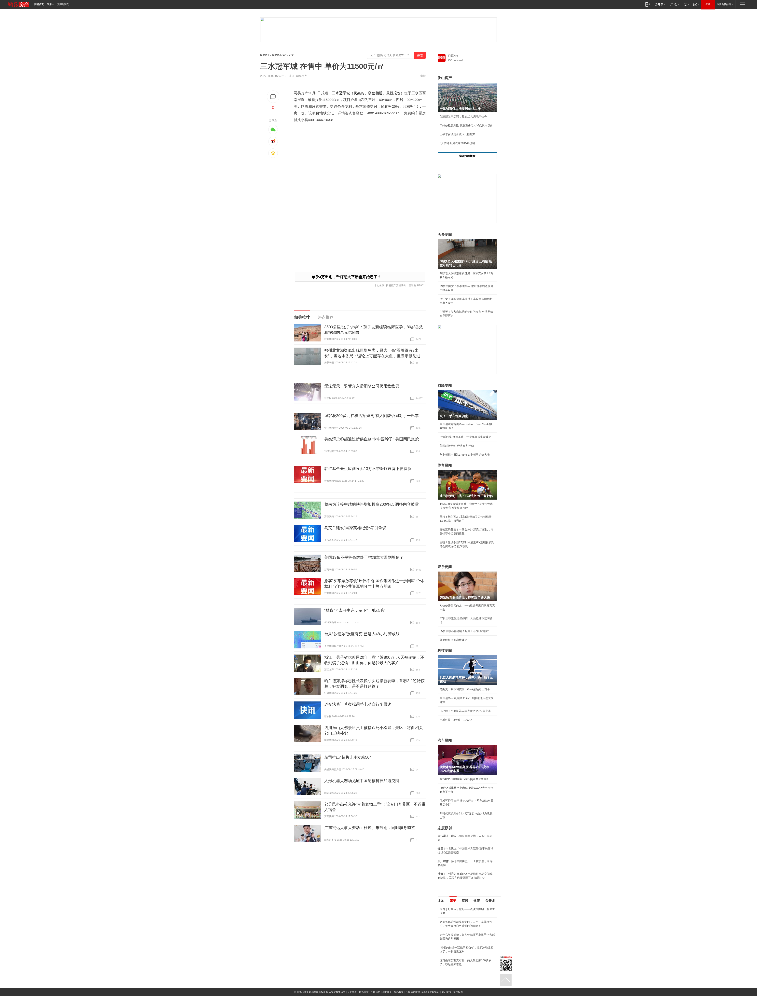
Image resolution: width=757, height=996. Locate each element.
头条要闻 (445, 235)
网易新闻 (453, 55)
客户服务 (387, 992)
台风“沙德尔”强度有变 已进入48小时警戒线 (362, 634)
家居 (465, 900)
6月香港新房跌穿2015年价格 (457, 143)
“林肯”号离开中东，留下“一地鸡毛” (354, 610)
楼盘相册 (375, 93)
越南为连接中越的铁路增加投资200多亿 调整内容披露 (371, 504)
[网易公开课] (660, 4)
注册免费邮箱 (724, 4)
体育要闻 (445, 465)
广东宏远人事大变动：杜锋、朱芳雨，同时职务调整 (369, 827)
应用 (49, 4)
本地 (441, 900)
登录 (708, 4)
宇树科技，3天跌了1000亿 (456, 719)
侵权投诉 (458, 992)
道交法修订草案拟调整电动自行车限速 (357, 704)
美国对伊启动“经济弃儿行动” (457, 445)
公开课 (490, 900)
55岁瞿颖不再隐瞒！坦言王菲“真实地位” (464, 631)
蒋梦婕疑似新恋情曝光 (453, 640)
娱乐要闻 (445, 567)
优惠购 (359, 93)
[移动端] (648, 4)
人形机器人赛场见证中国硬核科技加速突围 (361, 781)
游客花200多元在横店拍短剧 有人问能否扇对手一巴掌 (371, 415)
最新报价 (393, 93)
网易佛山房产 (279, 55)
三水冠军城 (341, 93)
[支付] (686, 4)
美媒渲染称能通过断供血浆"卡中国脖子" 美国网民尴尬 (371, 439)
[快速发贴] (273, 96)
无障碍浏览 (63, 4)
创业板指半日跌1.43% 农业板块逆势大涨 (465, 454)
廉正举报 (446, 992)
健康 (477, 900)
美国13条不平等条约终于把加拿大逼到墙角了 (364, 557)
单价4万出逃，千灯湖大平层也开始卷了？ (346, 277)
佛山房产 (445, 78)
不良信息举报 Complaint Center (422, 992)
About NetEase (337, 992)
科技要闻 (445, 651)
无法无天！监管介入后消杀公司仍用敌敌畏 (361, 386)
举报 (423, 76)
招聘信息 (375, 992)
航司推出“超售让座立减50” (347, 757)
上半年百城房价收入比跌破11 (457, 134)
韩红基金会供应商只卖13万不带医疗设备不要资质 (367, 468)
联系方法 (364, 992)
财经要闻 (445, 385)
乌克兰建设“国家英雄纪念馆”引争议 (355, 528)
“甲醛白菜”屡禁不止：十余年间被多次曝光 (465, 436)
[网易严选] (674, 4)
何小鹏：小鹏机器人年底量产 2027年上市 (465, 710)
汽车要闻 (445, 740)
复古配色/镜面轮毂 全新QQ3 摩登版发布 (464, 779)
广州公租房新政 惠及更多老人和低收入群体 (466, 125)
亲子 (453, 900)
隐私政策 (399, 992)
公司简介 (352, 992)
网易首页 (39, 4)
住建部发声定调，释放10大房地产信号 (463, 116)
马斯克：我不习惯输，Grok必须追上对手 (465, 689)
